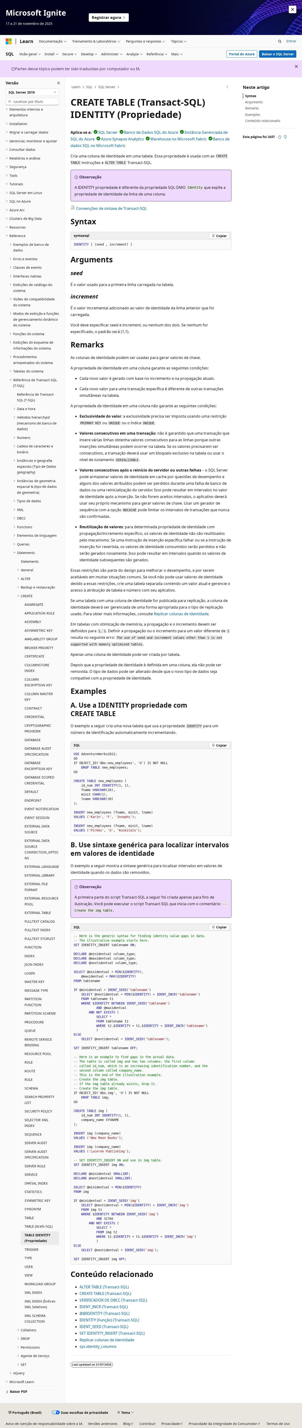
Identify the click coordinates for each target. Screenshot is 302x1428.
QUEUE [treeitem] (30, 1030)
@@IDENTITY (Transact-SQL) (105, 1313)
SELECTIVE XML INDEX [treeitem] (36, 1123)
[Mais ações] (227, 87)
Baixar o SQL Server (278, 54)
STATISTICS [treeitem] (33, 1192)
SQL (89, 87)
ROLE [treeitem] (29, 1062)
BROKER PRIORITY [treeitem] (39, 647)
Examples (252, 114)
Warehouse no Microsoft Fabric (178, 139)
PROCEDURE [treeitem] (34, 1022)
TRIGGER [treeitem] (31, 1249)
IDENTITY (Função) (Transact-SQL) (109, 1320)
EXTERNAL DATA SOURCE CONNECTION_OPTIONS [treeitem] (41, 849)
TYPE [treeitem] (28, 1258)
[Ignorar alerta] (292, 9)
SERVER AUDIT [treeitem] (36, 1143)
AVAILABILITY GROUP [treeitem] (41, 639)
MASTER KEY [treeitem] (34, 981)
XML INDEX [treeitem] (33, 1292)
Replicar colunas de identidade (181, 613)
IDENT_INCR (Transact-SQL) (104, 1306)
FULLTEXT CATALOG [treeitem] (40, 921)
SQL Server (106, 87)
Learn (75, 87)
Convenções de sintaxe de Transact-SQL (111, 208)
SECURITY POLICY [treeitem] (38, 1111)
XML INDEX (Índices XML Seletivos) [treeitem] (40, 1304)
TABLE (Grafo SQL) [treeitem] (39, 1226)
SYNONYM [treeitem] (33, 1209)
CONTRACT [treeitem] (33, 708)
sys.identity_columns (98, 1346)
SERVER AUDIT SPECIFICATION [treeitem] (37, 1154)
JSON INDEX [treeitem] (34, 964)
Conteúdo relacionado (262, 120)
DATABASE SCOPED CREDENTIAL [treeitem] (39, 780)
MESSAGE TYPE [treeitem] (36, 990)
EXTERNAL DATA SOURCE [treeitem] (37, 829)
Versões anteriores (102, 1423)
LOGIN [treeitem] (30, 973)
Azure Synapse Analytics (122, 139)
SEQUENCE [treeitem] (33, 1134)
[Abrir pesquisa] (280, 41)
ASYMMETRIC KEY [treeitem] (39, 630)
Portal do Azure (242, 54)
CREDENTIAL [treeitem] (34, 716)
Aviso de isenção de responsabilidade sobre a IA (44, 1423)
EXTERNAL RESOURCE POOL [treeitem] (42, 901)
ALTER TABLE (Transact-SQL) (104, 1287)
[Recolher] (59, 83)
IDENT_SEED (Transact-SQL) (104, 1326)
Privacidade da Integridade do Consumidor (223, 1423)
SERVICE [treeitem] (31, 1174)
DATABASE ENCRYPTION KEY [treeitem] (38, 766)
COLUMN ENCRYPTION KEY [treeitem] (38, 682)
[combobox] (32, 92)
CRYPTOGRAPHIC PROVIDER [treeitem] (38, 728)
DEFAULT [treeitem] (31, 791)
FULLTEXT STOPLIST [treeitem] (40, 938)
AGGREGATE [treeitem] (34, 604)
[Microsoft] (9, 41)
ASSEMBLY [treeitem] (33, 621)
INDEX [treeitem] (29, 956)
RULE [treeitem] (29, 1079)
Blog (126, 1423)
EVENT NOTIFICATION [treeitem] (42, 809)
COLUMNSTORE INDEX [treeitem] (37, 668)
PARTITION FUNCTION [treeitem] (33, 1002)
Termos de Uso (278, 1423)
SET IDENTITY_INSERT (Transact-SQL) (112, 1333)
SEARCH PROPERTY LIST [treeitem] (39, 1100)
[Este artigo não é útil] (285, 137)
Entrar (291, 41)
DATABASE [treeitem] (33, 740)
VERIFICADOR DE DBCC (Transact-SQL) (113, 1300)
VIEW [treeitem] (29, 1275)
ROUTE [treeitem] (30, 1071)
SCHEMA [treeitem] (31, 1088)
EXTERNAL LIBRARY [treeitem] (40, 875)
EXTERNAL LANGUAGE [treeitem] (42, 866)
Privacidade (170, 1423)
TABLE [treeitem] (29, 1218)
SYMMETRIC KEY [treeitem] (37, 1200)
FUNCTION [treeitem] (33, 947)
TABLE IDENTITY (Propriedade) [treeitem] (37, 1238)
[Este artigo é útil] (279, 137)
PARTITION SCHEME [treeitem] (40, 1013)
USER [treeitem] (29, 1266)
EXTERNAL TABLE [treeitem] (38, 912)
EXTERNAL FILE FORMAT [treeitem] (36, 887)
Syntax (250, 96)
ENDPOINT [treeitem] (33, 800)
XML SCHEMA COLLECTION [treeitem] (35, 1318)
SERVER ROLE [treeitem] (35, 1166)
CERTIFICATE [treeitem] (34, 656)
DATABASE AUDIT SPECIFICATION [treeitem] (38, 751)
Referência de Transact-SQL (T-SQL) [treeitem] (36, 397)
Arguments (254, 102)
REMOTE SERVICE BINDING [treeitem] (38, 1042)
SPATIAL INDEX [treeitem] (36, 1183)
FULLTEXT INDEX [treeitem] (37, 930)
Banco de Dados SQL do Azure (151, 132)
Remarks (252, 108)
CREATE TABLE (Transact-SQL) (105, 1293)
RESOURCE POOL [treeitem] (38, 1054)
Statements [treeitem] (30, 561)
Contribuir (147, 1423)
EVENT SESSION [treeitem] (37, 817)
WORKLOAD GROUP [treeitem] (40, 1284)
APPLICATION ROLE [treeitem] (40, 613)
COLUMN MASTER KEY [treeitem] (39, 697)
